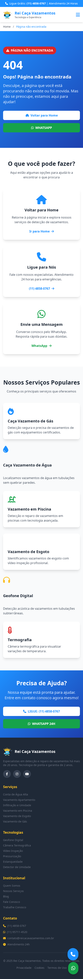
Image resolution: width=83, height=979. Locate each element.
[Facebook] (7, 774)
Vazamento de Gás (15, 821)
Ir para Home (39, 231)
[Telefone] (73, 954)
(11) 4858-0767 (39, 288)
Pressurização (12, 856)
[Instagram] (17, 774)
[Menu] (78, 15)
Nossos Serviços (13, 891)
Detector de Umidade (17, 867)
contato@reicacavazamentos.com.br (30, 938)
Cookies (39, 968)
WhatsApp (39, 346)
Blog (6, 896)
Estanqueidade (13, 861)
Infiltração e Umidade (17, 805)
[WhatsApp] (73, 968)
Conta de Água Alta (15, 794)
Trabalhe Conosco (14, 907)
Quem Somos (11, 885)
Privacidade (23, 968)
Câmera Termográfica (17, 845)
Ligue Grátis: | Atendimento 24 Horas (43, 3)
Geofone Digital (13, 840)
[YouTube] (27, 774)
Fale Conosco (11, 902)
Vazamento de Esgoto (17, 816)
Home (7, 26)
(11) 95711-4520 (17, 932)
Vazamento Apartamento (19, 800)
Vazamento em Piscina (17, 810)
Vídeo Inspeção (13, 851)
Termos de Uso (57, 968)
